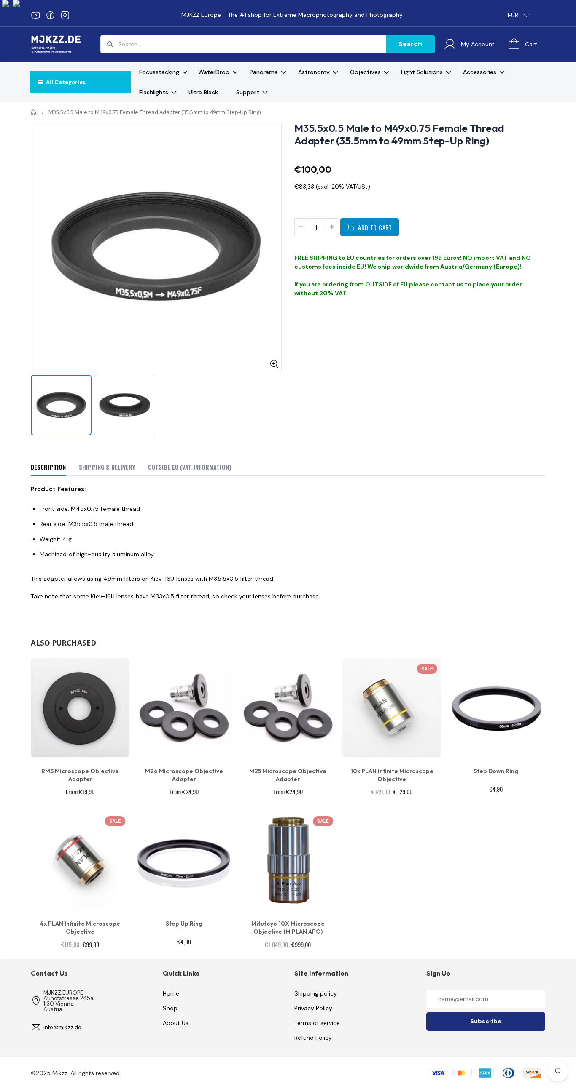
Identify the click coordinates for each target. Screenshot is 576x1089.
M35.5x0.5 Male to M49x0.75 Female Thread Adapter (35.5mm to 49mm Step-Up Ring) (399, 134)
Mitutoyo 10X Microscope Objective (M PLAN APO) (288, 927)
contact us (447, 284)
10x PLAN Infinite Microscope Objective (391, 775)
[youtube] (35, 15)
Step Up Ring (184, 923)
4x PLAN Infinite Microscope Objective (80, 927)
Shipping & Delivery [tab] (107, 466)
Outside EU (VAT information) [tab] (189, 466)
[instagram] (65, 15)
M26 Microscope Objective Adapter (184, 775)
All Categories (65, 82)
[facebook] (50, 15)
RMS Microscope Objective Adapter (80, 775)
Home (34, 112)
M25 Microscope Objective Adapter (287, 775)
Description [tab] (48, 466)
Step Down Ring (496, 771)
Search (410, 44)
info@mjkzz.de (62, 1027)
